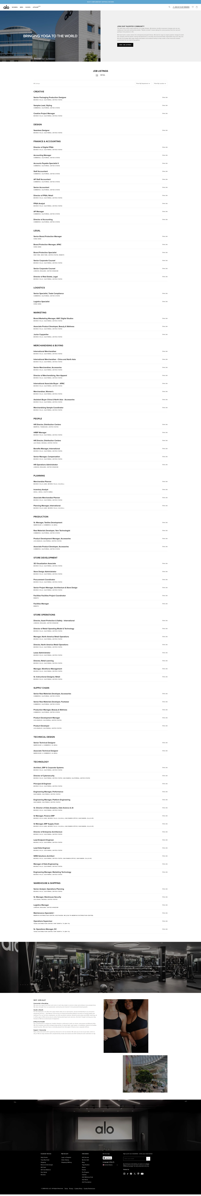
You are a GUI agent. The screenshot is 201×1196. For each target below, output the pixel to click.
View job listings (125, 45)
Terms (66, 1188)
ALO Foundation (86, 1182)
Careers (84, 1174)
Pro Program (85, 1172)
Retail (102, 75)
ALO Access (85, 1157)
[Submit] (148, 1159)
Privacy (71, 1188)
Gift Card (43, 1167)
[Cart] (196, 7)
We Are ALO (85, 1160)
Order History (65, 1160)
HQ (97, 75)
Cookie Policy (78, 1188)
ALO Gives (85, 1179)
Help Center (44, 1157)
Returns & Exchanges (47, 1165)
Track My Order (45, 1160)
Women (15, 7)
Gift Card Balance (46, 1170)
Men (21, 7)
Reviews (43, 1174)
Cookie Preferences (89, 1188)
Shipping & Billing (66, 1162)
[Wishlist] (193, 7)
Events (84, 1170)
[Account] (173, 7)
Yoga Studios (85, 1165)
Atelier (35, 7)
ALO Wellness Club (87, 1177)
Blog (83, 1162)
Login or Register (66, 1157)
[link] (182, 7)
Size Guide (44, 1172)
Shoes (27, 7)
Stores (84, 1167)
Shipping (43, 1162)
